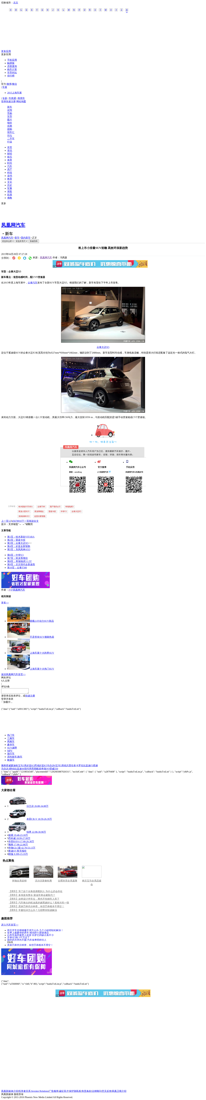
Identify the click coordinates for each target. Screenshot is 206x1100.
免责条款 (86, 1091)
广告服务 (54, 1091)
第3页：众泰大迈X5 (17, 543)
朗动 (12, 768)
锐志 (66, 765)
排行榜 (10, 75)
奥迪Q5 (12, 851)
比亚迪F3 (88, 765)
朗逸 (10, 854)
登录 (3, 101)
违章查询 (12, 66)
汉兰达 (30, 806)
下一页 (25, 521)
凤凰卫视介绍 (119, 1091)
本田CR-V (32, 819)
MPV (10, 750)
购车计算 (12, 69)
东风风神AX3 (24, 516)
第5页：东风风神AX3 (18, 549)
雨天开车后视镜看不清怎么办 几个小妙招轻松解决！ (35, 930)
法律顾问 (96, 1091)
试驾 (9, 110)
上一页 (4, 521)
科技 (9, 172)
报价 (9, 123)
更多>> (5, 602)
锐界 (29, 832)
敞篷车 (10, 760)
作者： (4, 590)
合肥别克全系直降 (67, 880)
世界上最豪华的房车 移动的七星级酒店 (28, 932)
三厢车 (10, 738)
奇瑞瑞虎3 (69, 507)
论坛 (9, 135)
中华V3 (64, 511)
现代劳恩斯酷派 (32, 768)
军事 (9, 188)
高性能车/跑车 (14, 756)
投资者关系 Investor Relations (33, 1091)
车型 (9, 116)
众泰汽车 (32, 282)
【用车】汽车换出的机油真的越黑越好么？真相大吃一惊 (39, 902)
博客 (9, 191)
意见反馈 (106, 1091)
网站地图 (21, 101)
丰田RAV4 (13, 841)
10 (20, 521)
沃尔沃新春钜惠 (43, 880)
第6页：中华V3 (15, 555)
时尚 (9, 163)
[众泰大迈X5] (103, 342)
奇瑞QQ (45, 768)
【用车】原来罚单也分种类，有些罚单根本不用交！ (36, 906)
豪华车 (10, 744)
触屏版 (10, 63)
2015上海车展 (14, 92)
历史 (9, 185)
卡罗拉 (79, 765)
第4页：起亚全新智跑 (18, 546)
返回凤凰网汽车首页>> (13, 674)
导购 (9, 113)
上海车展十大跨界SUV (42, 653)
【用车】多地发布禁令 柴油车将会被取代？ (32, 895)
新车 (9, 107)
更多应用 (6, 51)
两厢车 (10, 741)
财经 (9, 153)
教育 (9, 179)
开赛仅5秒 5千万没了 (18, 937)
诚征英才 (64, 1091)
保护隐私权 (75, 1091)
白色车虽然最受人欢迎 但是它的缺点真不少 (30, 935)
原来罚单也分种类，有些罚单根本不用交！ (30, 945)
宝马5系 (59, 765)
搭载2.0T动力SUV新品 (42, 621)
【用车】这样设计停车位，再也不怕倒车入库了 (34, 899)
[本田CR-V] (17, 819)
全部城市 (127, 10)
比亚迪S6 (19, 768)
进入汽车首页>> (9, 924)
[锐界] (17, 832)
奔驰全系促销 (19, 880)
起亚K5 (43, 765)
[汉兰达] (17, 806)
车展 (4, 87)
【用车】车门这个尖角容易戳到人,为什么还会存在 (35, 891)
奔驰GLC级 (14, 847)
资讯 (9, 150)
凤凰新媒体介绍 (9, 1091)
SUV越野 (12, 747)
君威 (8, 765)
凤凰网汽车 (13, 225)
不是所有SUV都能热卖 (42, 637)
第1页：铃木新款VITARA (21, 536)
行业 (9, 141)
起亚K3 (30, 765)
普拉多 (72, 765)
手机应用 (12, 60)
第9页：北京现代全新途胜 (21, 564)
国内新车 (25, 237)
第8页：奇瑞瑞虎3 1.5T (19, 561)
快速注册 (11, 101)
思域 (36, 765)
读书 (9, 175)
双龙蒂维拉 (39, 511)
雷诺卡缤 (52, 511)
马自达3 (5, 768)
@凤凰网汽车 (18, 590)
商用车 (21, 98)
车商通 (12, 98)
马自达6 (51, 765)
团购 (9, 129)
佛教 (9, 198)
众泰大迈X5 (103, 347)
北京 (15, 2)
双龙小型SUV (24, 511)
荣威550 (54, 768)
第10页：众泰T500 (17, 567)
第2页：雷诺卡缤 (16, 540)
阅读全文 (34, 521)
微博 (9, 84)
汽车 (9, 166)
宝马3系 (22, 765)
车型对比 (12, 72)
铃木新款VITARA (26, 507)
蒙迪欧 (14, 765)
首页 (9, 147)
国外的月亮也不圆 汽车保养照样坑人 (26, 940)
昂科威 (12, 838)
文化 (9, 182)
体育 (9, 160)
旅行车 (10, 753)
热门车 (10, 735)
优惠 (9, 126)
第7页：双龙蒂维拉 (17, 558)
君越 (95, 765)
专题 (4, 98)
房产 (9, 169)
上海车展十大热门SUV (42, 669)
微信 (14, 84)
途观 (10, 835)
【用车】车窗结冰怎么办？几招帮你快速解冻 (33, 910)
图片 (9, 119)
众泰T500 (41, 507)
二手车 (10, 138)
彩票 (9, 194)
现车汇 (10, 132)
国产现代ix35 (55, 507)
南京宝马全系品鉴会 (91, 882)
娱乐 (9, 156)
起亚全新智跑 (39, 516)
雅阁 (3, 765)
